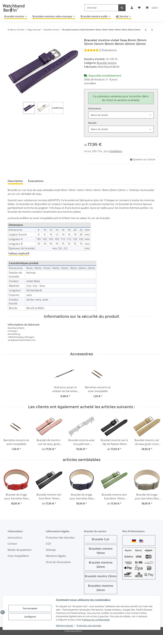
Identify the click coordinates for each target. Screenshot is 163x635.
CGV (48, 543)
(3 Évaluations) (108, 50)
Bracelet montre (107, 63)
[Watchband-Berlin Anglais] (142, 541)
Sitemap (51, 550)
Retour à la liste (17, 29)
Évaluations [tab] (35, 181)
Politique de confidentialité (96, 619)
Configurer (30, 616)
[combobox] (121, 115)
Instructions (15, 537)
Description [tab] (15, 181)
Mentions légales (64, 625)
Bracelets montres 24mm (100, 588)
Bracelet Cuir (101, 539)
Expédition (116, 151)
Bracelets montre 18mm (101, 551)
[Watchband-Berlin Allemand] (135, 541)
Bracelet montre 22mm (101, 576)
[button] (131, 7)
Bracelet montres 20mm (101, 565)
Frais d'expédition (18, 556)
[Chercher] (122, 7)
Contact (12, 543)
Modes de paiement (20, 550)
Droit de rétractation (58, 562)
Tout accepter (29, 608)
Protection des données (89, 625)
